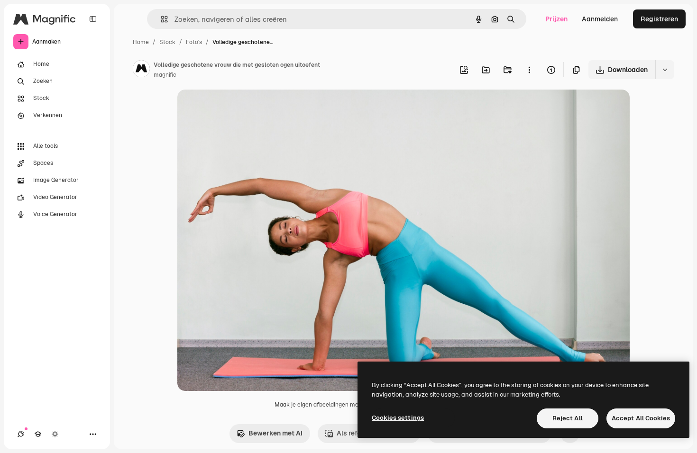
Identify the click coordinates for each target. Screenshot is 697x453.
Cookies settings (398, 418)
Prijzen (556, 19)
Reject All (567, 418)
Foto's (194, 42)
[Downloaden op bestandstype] (664, 69)
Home (141, 42)
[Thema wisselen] (55, 434)
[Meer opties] (529, 69)
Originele (240, 107)
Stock (167, 42)
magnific (165, 75)
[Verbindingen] (20, 434)
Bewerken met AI (275, 433)
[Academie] (38, 434)
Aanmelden (600, 19)
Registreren (659, 19)
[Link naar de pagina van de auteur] (141, 70)
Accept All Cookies (641, 418)
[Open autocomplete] (160, 19)
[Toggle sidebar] (93, 19)
